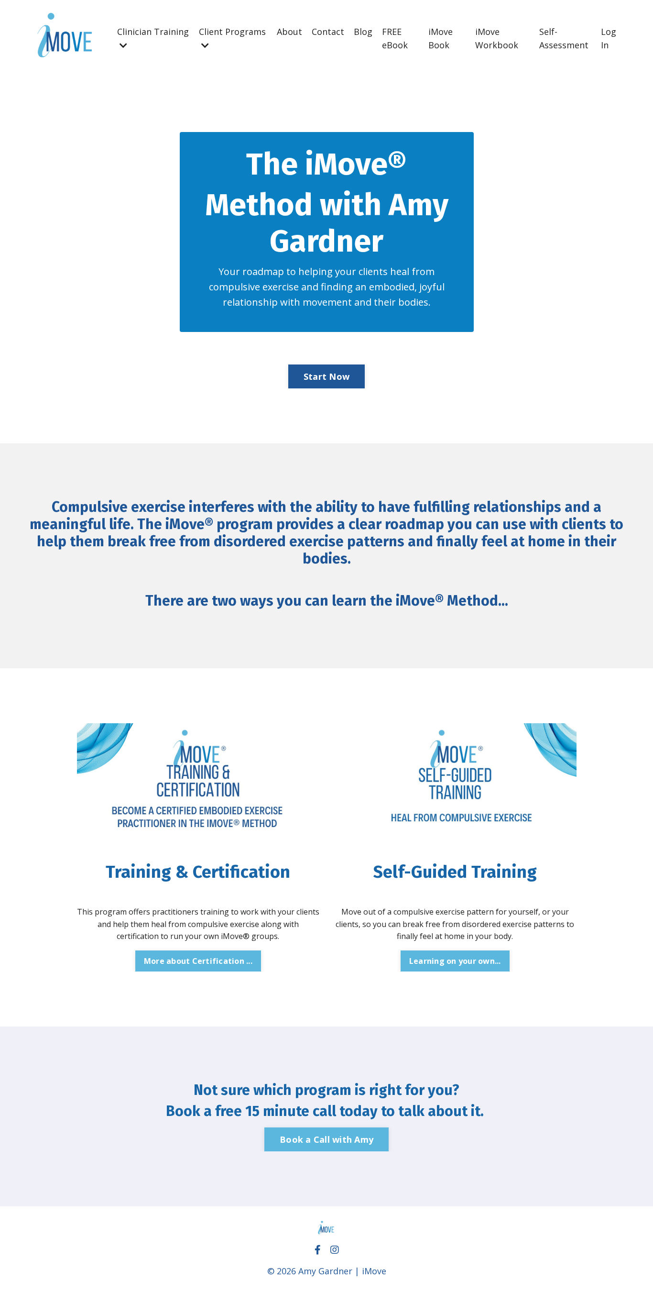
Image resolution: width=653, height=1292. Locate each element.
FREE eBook (395, 38)
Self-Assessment (563, 38)
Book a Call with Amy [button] (326, 1139)
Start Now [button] (326, 376)
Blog (363, 31)
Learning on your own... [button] (455, 961)
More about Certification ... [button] (198, 961)
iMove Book (440, 38)
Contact (328, 31)
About (289, 31)
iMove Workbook (496, 38)
